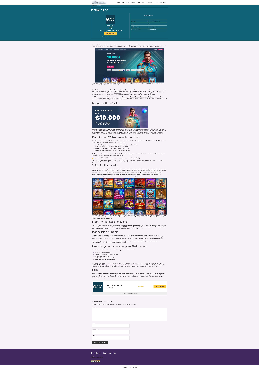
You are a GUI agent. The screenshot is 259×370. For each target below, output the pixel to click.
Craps (103, 176)
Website (94, 335)
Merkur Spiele (117, 93)
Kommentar (95, 307)
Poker (138, 176)
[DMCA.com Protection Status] (95, 361)
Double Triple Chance (156, 172)
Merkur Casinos (108, 172)
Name (94, 323)
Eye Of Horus (143, 172)
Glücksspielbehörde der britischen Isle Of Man (141, 97)
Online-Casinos (113, 90)
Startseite (94, 5)
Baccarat (115, 176)
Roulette (99, 176)
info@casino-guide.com (97, 357)
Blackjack (107, 176)
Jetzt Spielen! (110, 33)
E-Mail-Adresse (96, 329)
